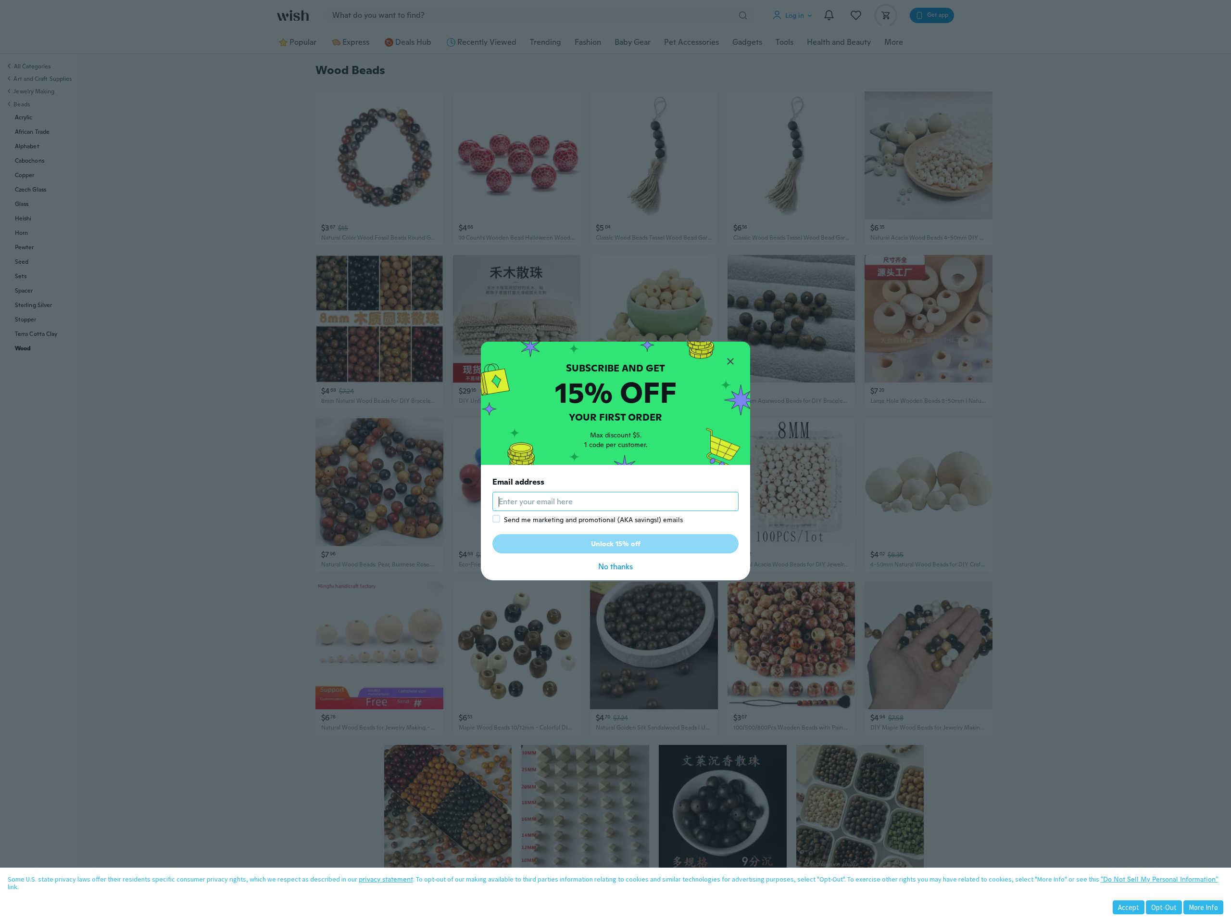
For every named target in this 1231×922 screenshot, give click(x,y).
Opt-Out (1164, 907)
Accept (1128, 907)
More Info (1203, 907)
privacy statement (386, 879)
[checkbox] (496, 519)
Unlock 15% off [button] (616, 543)
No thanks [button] (615, 567)
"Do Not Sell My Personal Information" (1159, 879)
